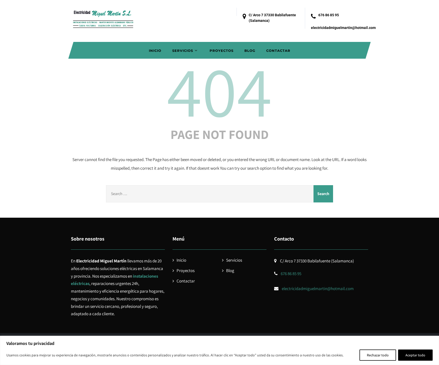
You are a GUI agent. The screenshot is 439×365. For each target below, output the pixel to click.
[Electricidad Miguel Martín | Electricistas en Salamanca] (102, 16)
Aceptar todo (415, 355)
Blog (249, 51)
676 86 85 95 (328, 15)
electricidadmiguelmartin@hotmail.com (343, 28)
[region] (219, 350)
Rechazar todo (378, 355)
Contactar (278, 51)
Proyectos (221, 51)
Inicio (155, 51)
